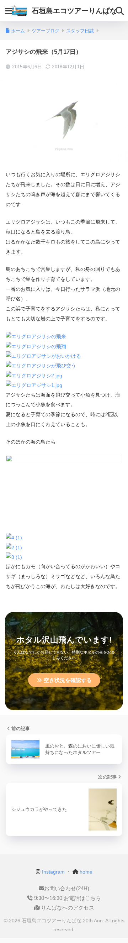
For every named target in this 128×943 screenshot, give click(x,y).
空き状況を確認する (68, 680)
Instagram (53, 872)
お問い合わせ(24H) (66, 888)
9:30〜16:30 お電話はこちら (67, 898)
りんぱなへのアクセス (66, 908)
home (85, 872)
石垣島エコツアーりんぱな (74, 11)
